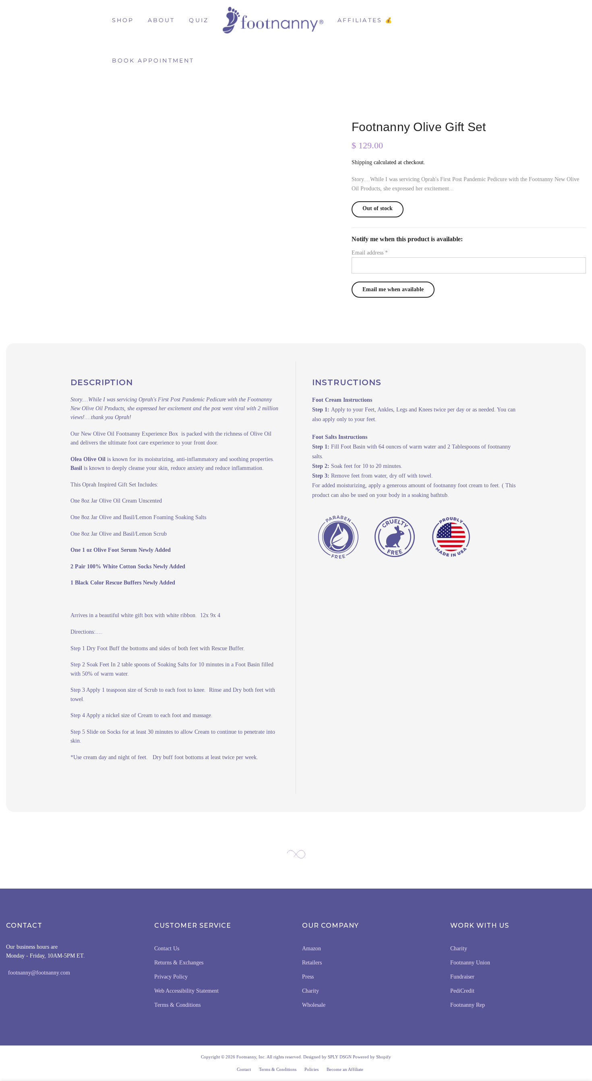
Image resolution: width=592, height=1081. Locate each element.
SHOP (123, 20)
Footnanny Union (470, 963)
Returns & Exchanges (178, 963)
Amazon (311, 948)
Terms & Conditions (177, 1005)
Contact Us (166, 948)
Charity (310, 991)
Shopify (383, 1056)
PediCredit (462, 991)
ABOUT (161, 20)
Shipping (362, 162)
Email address (370, 253)
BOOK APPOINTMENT (153, 60)
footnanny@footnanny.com (39, 973)
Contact (244, 1069)
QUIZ (198, 20)
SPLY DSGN (340, 1056)
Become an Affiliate (345, 1069)
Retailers (312, 963)
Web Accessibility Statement (186, 991)
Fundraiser (462, 977)
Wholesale (313, 1005)
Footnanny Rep (467, 1005)
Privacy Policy (171, 977)
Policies (311, 1069)
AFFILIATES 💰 (365, 20)
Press (308, 977)
